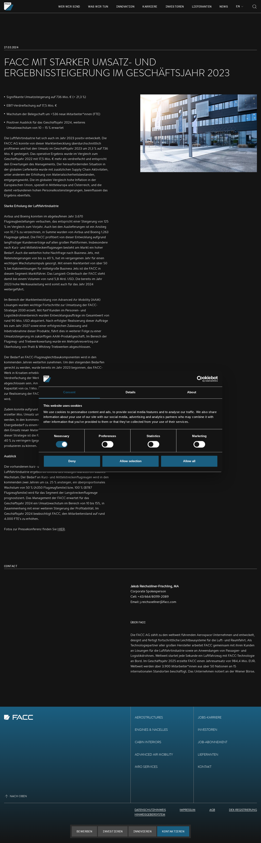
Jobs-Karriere (209, 717)
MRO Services (146, 767)
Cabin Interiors (148, 742)
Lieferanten (202, 6)
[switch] (107, 444)
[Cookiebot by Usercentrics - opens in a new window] (200, 379)
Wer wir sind (69, 6)
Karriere (150, 6)
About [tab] (191, 392)
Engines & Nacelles (151, 729)
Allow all (189, 461)
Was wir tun (98, 6)
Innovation (125, 6)
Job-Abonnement (212, 742)
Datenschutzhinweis (150, 810)
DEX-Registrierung (243, 810)
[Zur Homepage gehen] (9, 6)
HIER (61, 529)
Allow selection (131, 461)
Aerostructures (149, 717)
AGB (212, 810)
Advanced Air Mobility (154, 754)
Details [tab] (131, 392)
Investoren (175, 6)
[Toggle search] (254, 6)
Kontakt (204, 767)
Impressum (187, 810)
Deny (72, 461)
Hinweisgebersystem (150, 814)
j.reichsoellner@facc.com (158, 602)
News (224, 6)
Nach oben (18, 796)
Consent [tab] (69, 392)
